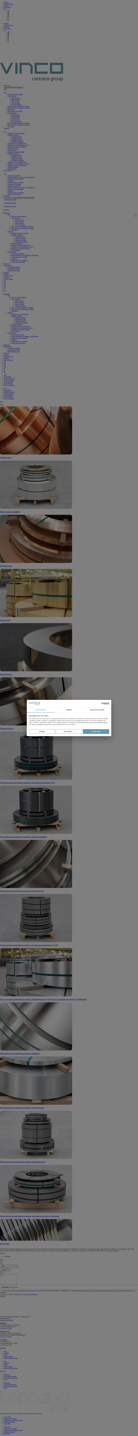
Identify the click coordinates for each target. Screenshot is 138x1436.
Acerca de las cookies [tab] (97, 710)
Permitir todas (96, 731)
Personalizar (68, 731)
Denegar (42, 731)
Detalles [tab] (69, 710)
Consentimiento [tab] (41, 710)
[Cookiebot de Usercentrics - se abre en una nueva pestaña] (101, 703)
